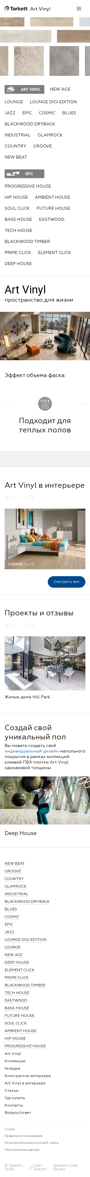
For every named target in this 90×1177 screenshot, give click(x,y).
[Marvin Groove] (50, 22)
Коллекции (15, 1061)
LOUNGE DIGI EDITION (53, 102)
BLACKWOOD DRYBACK (30, 124)
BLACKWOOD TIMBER (27, 242)
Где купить (15, 1098)
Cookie (10, 1129)
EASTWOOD (51, 220)
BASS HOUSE (18, 220)
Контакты (14, 1105)
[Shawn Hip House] (67, 61)
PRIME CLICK (18, 253)
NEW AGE (13, 955)
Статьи (11, 1091)
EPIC (27, 113)
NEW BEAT (16, 157)
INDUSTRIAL (18, 135)
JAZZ (10, 113)
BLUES (69, 113)
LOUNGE (14, 102)
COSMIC (47, 113)
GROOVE (42, 146)
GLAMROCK (50, 135)
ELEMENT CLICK (54, 253)
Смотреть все (66, 582)
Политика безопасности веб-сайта (32, 1143)
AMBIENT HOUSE (52, 197)
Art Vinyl (27, 9)
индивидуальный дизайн (32, 751)
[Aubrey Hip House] (31, 61)
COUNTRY (15, 146)
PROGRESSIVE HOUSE (28, 186)
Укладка (12, 1069)
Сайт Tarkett (40, 1167)
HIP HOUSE (16, 197)
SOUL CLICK (17, 208)
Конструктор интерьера (28, 1076)
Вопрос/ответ (18, 1113)
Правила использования (24, 1136)
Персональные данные (22, 1149)
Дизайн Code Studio (65, 1167)
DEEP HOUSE (18, 264)
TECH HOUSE (18, 231)
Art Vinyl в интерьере (25, 1083)
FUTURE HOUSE (53, 208)
